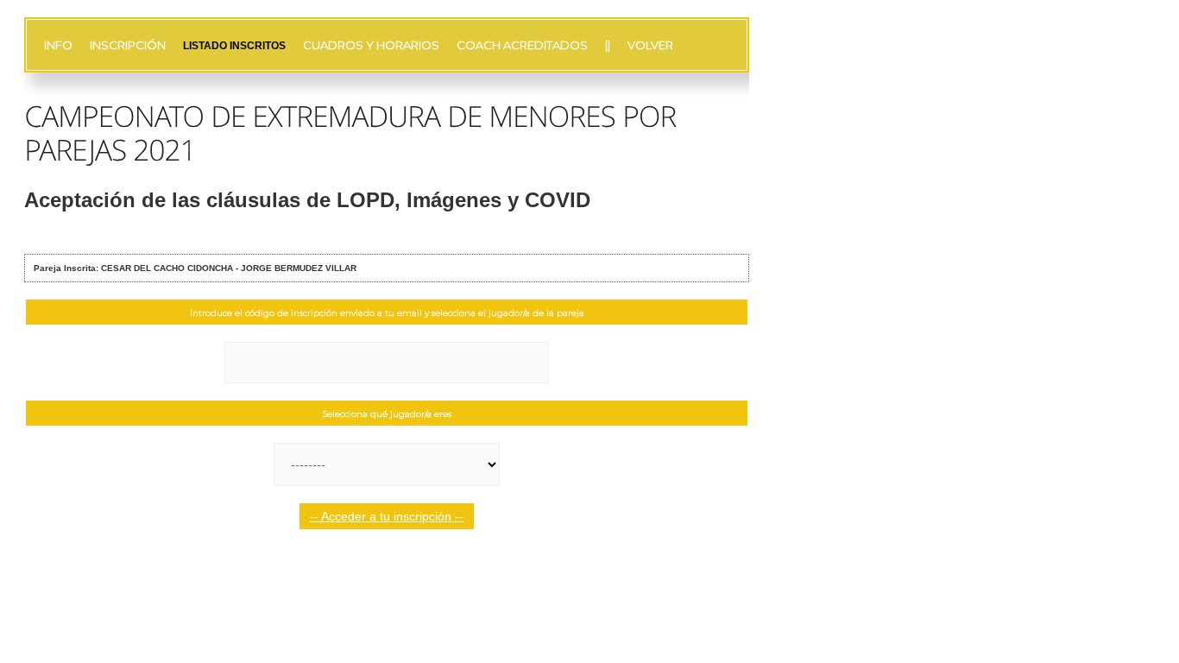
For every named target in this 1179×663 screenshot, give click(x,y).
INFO (58, 45)
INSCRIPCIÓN (128, 45)
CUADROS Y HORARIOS (371, 45)
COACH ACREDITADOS (522, 45)
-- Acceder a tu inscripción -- (386, 516)
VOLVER (650, 45)
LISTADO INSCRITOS (234, 46)
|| (607, 45)
